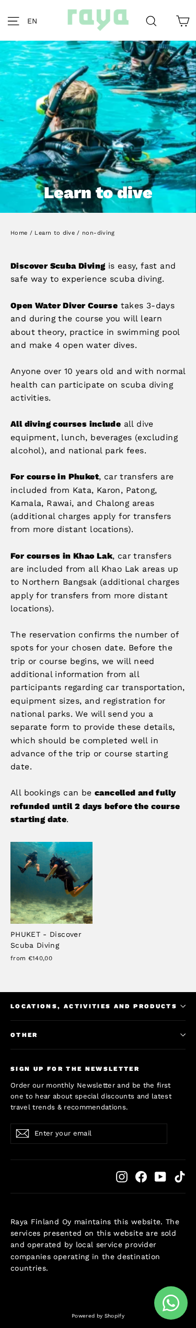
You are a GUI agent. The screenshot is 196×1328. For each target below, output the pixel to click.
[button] (35, 20)
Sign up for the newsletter (75, 1068)
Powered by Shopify (98, 1316)
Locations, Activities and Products (93, 1006)
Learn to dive (54, 233)
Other (24, 1035)
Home (18, 233)
